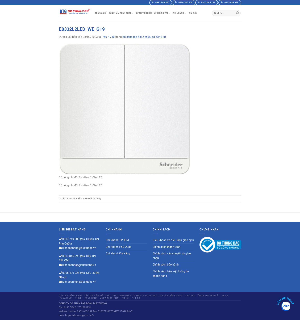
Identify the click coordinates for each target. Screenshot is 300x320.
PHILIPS (136, 298)
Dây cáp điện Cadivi (70, 295)
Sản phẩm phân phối (120, 13)
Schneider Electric (145, 295)
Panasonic (66, 298)
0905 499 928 (70, 273)
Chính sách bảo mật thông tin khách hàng (171, 273)
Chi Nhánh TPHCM (117, 240)
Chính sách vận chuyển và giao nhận (172, 256)
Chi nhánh (178, 13)
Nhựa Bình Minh (121, 295)
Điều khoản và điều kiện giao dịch (173, 240)
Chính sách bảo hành (166, 264)
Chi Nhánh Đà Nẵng (118, 253)
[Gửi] (237, 13)
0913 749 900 (70, 239)
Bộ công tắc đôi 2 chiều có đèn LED (144, 37)
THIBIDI (78, 298)
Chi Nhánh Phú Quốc (118, 247)
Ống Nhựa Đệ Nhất (208, 295)
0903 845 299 (70, 256)
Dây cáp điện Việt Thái (97, 295)
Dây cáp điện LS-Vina (171, 295)
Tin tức (193, 13)
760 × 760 (108, 37)
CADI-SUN (190, 295)
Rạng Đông (91, 298)
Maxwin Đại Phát (109, 298)
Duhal (125, 298)
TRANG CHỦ (100, 13)
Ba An (225, 295)
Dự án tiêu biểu (144, 13)
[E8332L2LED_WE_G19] (125, 109)
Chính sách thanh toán (166, 247)
